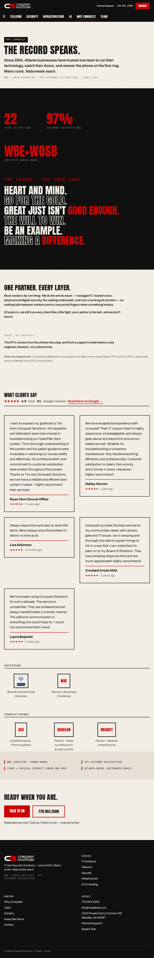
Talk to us (17, 811)
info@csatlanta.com (94, 907)
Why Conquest (86, 16)
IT (4, 16)
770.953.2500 (125, 6)
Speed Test (89, 929)
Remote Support (105, 6)
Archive (9, 924)
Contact (143, 6)
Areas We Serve (14, 919)
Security (32, 16)
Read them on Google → (85, 401)
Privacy (38, 951)
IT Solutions (89, 861)
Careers (9, 913)
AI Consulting (90, 884)
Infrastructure (53, 16)
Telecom (16, 16)
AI (70, 16)
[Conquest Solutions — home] (17, 6)
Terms (47, 951)
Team (104, 16)
